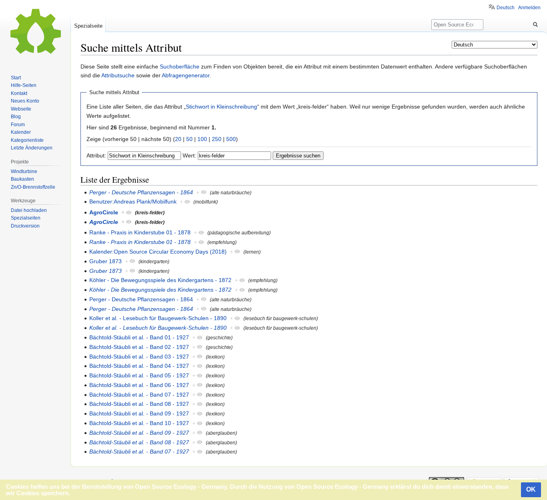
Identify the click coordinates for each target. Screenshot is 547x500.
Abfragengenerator (185, 75)
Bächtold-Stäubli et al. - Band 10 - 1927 (139, 423)
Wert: (189, 155)
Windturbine (24, 171)
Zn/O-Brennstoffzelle (33, 187)
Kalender (21, 132)
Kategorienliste (27, 140)
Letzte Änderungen (31, 148)
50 (189, 139)
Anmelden (529, 7)
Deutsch (506, 7)
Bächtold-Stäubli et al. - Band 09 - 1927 (139, 413)
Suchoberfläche (179, 66)
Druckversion (25, 226)
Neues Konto (25, 101)
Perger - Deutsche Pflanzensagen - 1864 (141, 192)
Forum (18, 124)
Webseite (21, 109)
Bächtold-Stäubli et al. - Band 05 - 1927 (139, 375)
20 (178, 139)
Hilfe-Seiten (23, 85)
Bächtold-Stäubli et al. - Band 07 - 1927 (139, 394)
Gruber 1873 (105, 261)
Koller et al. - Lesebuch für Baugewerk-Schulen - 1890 (158, 318)
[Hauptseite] (35, 32)
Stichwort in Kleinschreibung (221, 106)
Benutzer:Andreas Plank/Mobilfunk (133, 201)
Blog (16, 116)
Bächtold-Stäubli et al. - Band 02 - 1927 (139, 347)
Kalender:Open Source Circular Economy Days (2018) (158, 251)
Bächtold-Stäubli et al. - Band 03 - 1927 (139, 356)
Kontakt (19, 93)
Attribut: (96, 155)
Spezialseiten (25, 218)
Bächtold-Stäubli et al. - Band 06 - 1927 (139, 385)
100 (202, 139)
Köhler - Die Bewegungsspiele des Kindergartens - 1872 (160, 280)
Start (16, 78)
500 (231, 139)
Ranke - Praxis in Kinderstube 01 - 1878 (140, 232)
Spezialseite (88, 26)
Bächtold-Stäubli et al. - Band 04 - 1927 (139, 366)
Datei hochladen (29, 210)
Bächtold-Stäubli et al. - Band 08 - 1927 (139, 404)
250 (216, 139)
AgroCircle (103, 212)
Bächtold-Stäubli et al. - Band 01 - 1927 (139, 337)
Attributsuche (118, 75)
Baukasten (22, 179)
